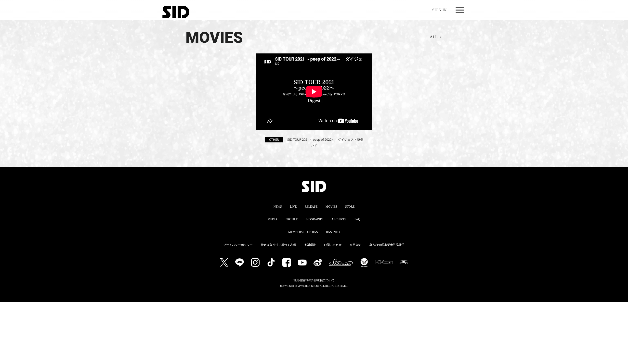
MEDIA (272, 219)
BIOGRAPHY (314, 219)
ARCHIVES (338, 219)
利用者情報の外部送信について (314, 280)
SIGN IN (439, 10)
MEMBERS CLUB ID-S (303, 232)
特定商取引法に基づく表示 (278, 244)
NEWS (278, 206)
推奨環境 (310, 244)
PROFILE (292, 219)
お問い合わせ (332, 244)
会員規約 (355, 244)
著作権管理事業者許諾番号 (387, 244)
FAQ (357, 219)
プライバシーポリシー (238, 244)
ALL (434, 37)
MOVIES (331, 206)
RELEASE (311, 206)
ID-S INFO (333, 232)
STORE (349, 206)
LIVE (293, 206)
